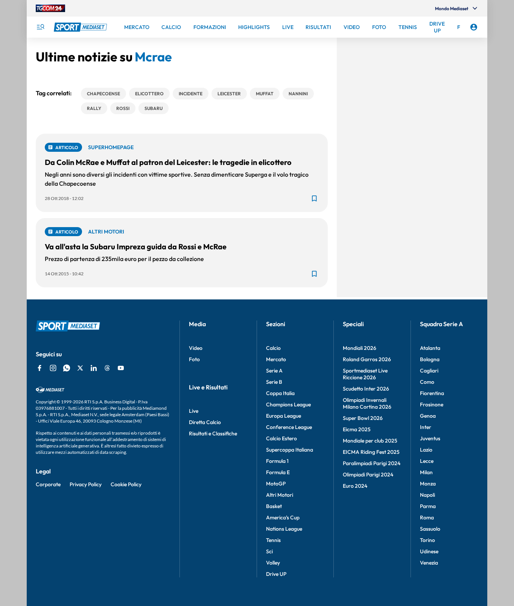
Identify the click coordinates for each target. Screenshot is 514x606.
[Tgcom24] (50, 8)
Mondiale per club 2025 (370, 440)
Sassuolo (430, 528)
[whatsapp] (66, 368)
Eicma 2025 (357, 429)
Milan (426, 472)
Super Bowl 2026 (363, 418)
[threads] (107, 368)
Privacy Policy (86, 484)
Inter (425, 427)
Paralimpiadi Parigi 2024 (371, 463)
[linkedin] (93, 368)
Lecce (426, 461)
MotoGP (276, 483)
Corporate (48, 484)
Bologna (429, 359)
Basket (274, 506)
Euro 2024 (355, 485)
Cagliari (429, 370)
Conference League (289, 427)
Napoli (427, 495)
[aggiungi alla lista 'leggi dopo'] (314, 198)
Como (427, 382)
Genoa (428, 415)
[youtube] (121, 368)
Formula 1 (277, 461)
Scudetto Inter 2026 (366, 388)
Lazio (426, 449)
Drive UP (276, 574)
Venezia (429, 562)
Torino (427, 540)
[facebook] (39, 368)
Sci (269, 551)
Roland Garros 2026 (367, 359)
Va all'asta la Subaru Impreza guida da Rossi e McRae (136, 246)
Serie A (274, 370)
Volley (273, 562)
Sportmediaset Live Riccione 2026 (365, 374)
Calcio (273, 348)
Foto (194, 359)
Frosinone (431, 404)
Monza (428, 483)
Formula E (278, 472)
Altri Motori (279, 495)
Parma (428, 506)
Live (193, 411)
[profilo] (473, 27)
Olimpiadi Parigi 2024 (368, 474)
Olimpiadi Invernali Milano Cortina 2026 (367, 403)
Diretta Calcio (205, 422)
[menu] (40, 27)
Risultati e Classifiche (213, 433)
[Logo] (81, 27)
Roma (427, 517)
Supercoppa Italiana (289, 449)
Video (195, 348)
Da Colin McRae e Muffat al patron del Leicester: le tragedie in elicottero (168, 162)
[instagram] (53, 368)
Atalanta (430, 348)
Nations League (284, 528)
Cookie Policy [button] (126, 484)
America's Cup (283, 517)
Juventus (430, 438)
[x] (80, 368)
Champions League (288, 404)
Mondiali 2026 (359, 348)
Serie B (274, 382)
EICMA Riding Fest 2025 (371, 452)
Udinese (429, 551)
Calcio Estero (281, 438)
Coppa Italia (280, 393)
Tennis (273, 540)
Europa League (283, 415)
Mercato (276, 359)
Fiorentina (432, 393)
